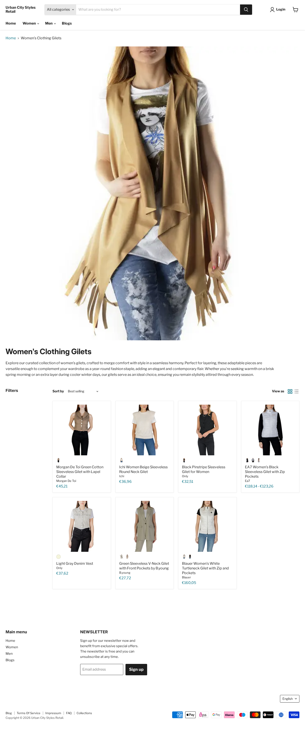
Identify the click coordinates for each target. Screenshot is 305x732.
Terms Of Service (28, 713)
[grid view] (290, 391)
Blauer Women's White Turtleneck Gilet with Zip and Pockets (205, 568)
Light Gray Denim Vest (74, 563)
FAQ (69, 713)
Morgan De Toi (66, 481)
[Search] (246, 9)
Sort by (58, 391)
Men (49, 23)
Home (11, 23)
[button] (278, 9)
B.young (124, 572)
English (287, 699)
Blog (9, 713)
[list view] (296, 391)
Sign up (136, 669)
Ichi (121, 476)
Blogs (67, 23)
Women (30, 23)
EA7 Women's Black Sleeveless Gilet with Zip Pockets (265, 472)
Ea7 (247, 481)
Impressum (53, 713)
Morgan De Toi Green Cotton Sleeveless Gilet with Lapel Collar (79, 472)
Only (185, 476)
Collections (84, 713)
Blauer (186, 577)
